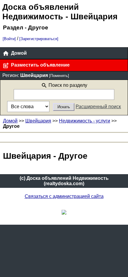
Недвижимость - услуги (84, 120)
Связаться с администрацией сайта (64, 196)
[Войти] (9, 39)
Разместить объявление (40, 64)
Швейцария (38, 120)
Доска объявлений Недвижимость (40, 11)
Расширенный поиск (98, 106)
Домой (18, 53)
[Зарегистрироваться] (38, 39)
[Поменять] (59, 75)
